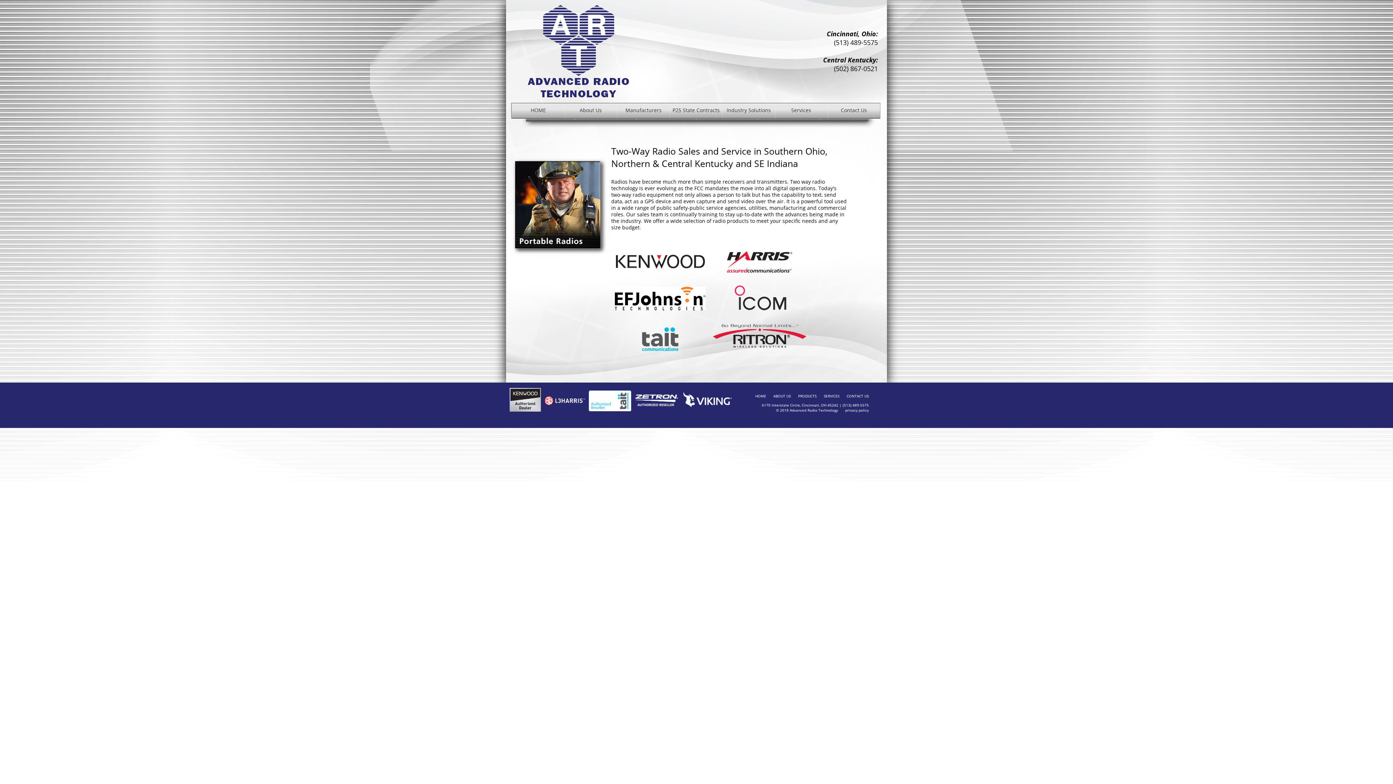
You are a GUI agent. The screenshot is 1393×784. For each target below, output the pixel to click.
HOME (760, 396)
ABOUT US (782, 396)
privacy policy (857, 410)
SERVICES (831, 396)
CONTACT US (858, 396)
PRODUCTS (807, 396)
